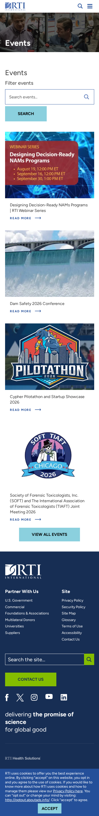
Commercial (14, 607)
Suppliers (12, 633)
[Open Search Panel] (80, 6)
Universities (14, 626)
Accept (51, 808)
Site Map (69, 613)
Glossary (69, 620)
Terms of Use (72, 626)
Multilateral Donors (20, 620)
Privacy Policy (72, 600)
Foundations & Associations (27, 613)
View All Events (49, 534)
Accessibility (72, 633)
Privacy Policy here (68, 791)
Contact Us (71, 639)
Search (32, 113)
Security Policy (73, 607)
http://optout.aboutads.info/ (27, 800)
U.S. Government (18, 600)
